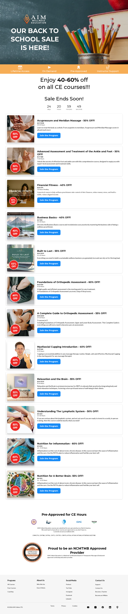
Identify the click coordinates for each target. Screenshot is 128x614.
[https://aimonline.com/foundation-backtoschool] (20, 290)
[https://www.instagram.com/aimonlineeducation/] (95, 607)
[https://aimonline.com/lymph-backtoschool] (20, 419)
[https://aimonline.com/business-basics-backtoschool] (20, 225)
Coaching (10, 592)
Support (97, 584)
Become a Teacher (101, 592)
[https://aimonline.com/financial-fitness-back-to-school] (20, 193)
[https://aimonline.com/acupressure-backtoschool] (20, 128)
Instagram (69, 592)
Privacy (63, 606)
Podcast (68, 584)
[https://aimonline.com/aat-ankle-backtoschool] (20, 161)
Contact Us (98, 588)
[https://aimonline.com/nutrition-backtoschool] (20, 451)
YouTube (69, 588)
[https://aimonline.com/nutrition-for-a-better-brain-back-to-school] (20, 484)
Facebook (69, 595)
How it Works (41, 588)
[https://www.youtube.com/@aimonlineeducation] (88, 607)
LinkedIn (68, 599)
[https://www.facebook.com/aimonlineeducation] (102, 607)
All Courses (11, 584)
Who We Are (41, 584)
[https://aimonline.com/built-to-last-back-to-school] (20, 258)
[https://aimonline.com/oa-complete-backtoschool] (20, 322)
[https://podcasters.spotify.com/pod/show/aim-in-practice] (117, 607)
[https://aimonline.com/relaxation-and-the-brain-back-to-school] (20, 387)
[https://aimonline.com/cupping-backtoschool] (20, 354)
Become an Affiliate (101, 595)
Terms (52, 606)
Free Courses (12, 588)
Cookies (74, 606)
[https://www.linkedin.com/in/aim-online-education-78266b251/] (110, 607)
